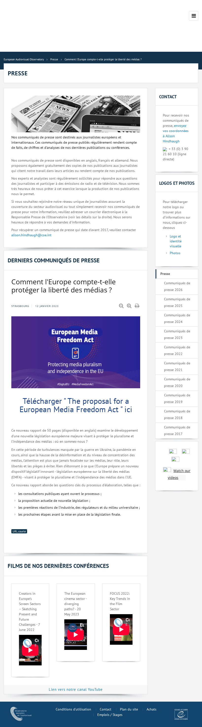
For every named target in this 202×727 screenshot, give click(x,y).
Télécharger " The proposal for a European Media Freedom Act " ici (75, 405)
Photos (175, 253)
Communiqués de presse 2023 (177, 334)
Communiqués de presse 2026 (177, 286)
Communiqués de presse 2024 (177, 318)
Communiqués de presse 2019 (177, 398)
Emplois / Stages (109, 714)
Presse (165, 273)
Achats (151, 709)
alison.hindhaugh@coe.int (31, 235)
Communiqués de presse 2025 (177, 302)
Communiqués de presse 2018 (177, 414)
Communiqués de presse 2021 (177, 366)
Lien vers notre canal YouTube (76, 689)
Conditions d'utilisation (73, 709)
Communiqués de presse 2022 (177, 350)
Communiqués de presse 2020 (177, 382)
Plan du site (129, 709)
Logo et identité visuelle (176, 241)
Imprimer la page (137, 306)
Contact (105, 709)
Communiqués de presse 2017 (177, 430)
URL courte (19, 531)
